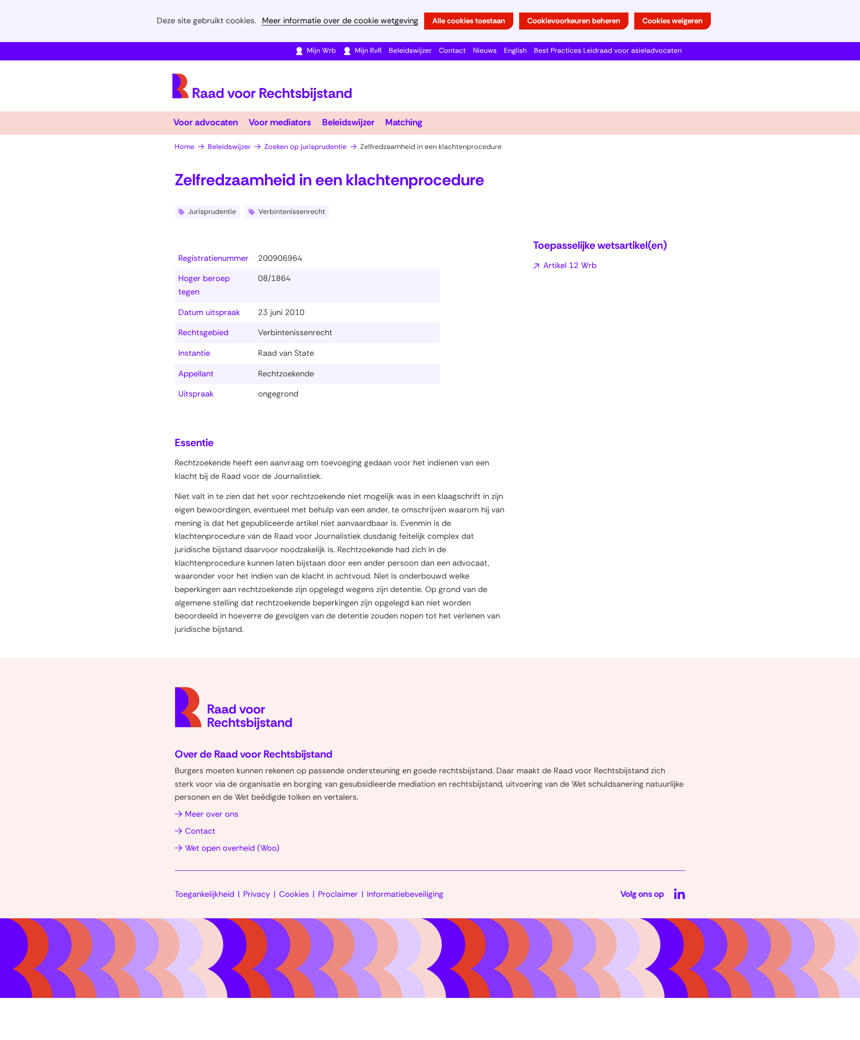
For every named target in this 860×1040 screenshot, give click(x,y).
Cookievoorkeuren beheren (573, 21)
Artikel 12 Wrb (570, 265)
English (515, 50)
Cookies (294, 894)
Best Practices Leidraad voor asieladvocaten (608, 50)
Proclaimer (338, 894)
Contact (452, 50)
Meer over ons (211, 814)
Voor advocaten (205, 122)
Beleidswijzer (410, 50)
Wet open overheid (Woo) (232, 848)
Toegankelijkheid (204, 894)
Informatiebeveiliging (405, 894)
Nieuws (485, 50)
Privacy (256, 894)
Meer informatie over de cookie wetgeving (340, 21)
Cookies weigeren (672, 21)
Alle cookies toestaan (468, 21)
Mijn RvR (368, 50)
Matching (403, 122)
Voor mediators (280, 122)
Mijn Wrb (321, 50)
